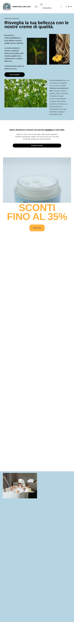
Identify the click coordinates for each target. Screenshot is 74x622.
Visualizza (37, 228)
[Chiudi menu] (41, 4)
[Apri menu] (36, 6)
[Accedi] (56, 6)
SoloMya (49, 130)
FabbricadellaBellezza (21, 6)
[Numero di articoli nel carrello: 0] (61, 6)
